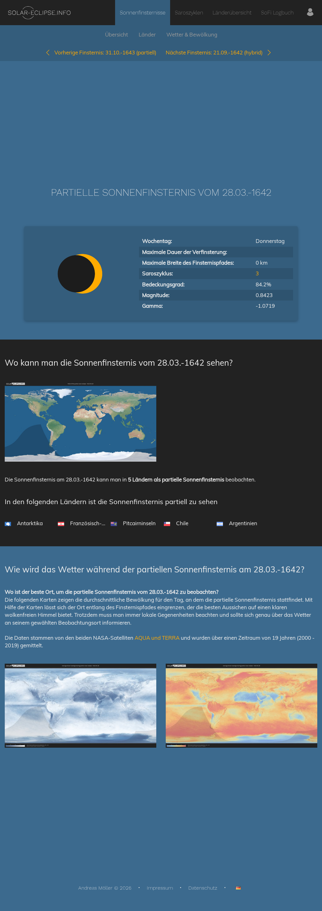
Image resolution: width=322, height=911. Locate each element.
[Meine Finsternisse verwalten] (310, 12)
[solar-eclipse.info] (39, 13)
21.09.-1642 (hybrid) (216, 52)
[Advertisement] (161, 114)
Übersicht (116, 34)
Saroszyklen (189, 12)
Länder (147, 34)
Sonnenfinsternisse (142, 12)
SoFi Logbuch (277, 12)
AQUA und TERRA (157, 637)
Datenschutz (202, 888)
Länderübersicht (232, 12)
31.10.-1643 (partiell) (105, 52)
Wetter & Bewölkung (191, 34)
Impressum (160, 888)
